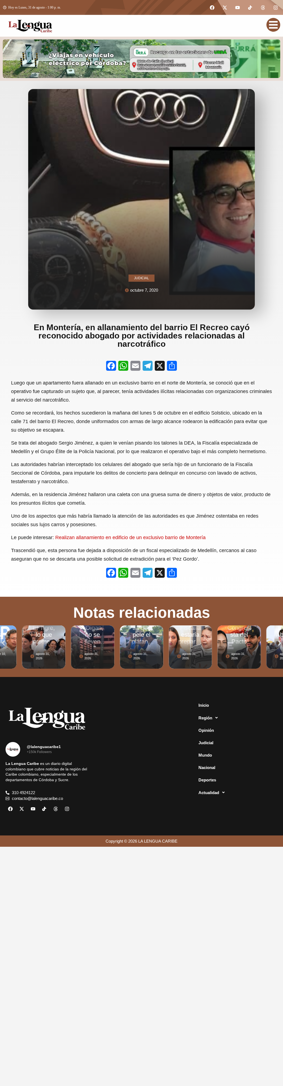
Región (205, 718)
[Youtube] (237, 7)
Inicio (203, 705)
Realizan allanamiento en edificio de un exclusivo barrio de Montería (130, 537)
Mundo (205, 755)
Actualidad (208, 792)
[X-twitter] (224, 7)
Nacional (206, 767)
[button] (3, 642)
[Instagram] (275, 7)
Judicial (205, 742)
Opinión (206, 730)
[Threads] (263, 7)
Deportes (207, 780)
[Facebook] (212, 7)
